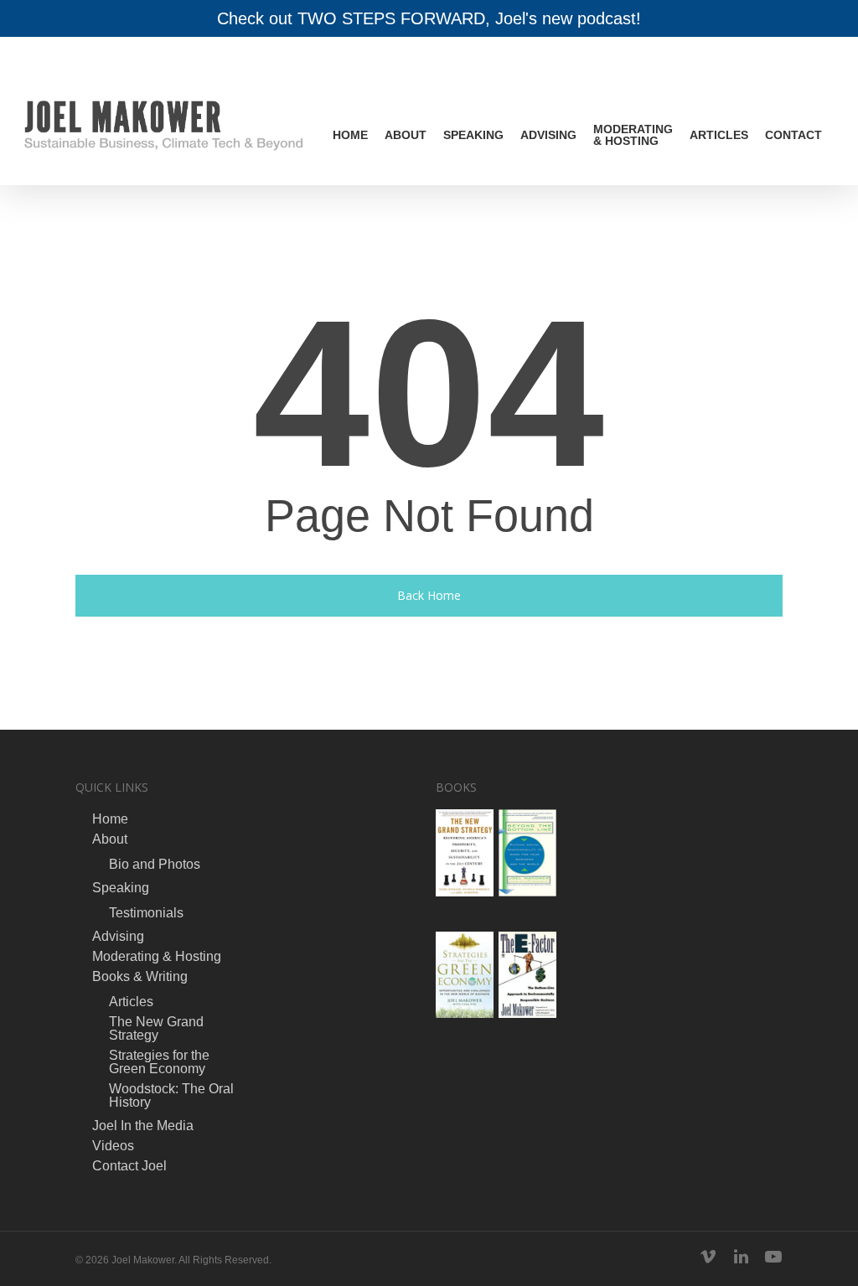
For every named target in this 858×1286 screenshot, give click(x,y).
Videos (113, 1146)
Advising (548, 135)
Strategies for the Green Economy (159, 1062)
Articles (719, 135)
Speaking (473, 135)
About (405, 135)
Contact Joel (129, 1166)
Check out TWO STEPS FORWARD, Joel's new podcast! (429, 18)
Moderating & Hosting (633, 135)
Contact (793, 135)
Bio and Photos (154, 864)
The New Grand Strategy (156, 1028)
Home (350, 135)
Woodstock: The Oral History (171, 1095)
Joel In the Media (143, 1126)
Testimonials (146, 913)
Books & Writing (140, 977)
